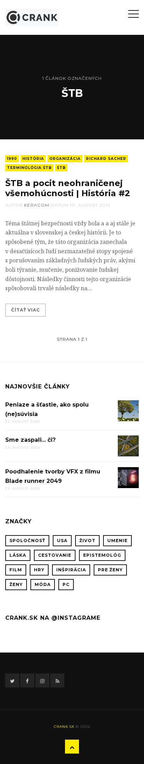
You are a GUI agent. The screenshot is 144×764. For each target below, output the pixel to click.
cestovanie (54, 555)
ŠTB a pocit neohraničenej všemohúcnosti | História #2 (67, 188)
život (87, 540)
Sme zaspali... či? (30, 440)
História (33, 158)
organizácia (65, 158)
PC (66, 584)
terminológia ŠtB (29, 167)
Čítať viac (25, 309)
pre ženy (110, 569)
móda (43, 584)
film (15, 569)
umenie (117, 540)
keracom (36, 205)
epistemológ (102, 555)
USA (62, 540)
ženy (16, 584)
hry (39, 569)
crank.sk (64, 726)
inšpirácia (71, 569)
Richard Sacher (106, 158)
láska (17, 555)
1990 (12, 158)
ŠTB (61, 167)
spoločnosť (27, 540)
